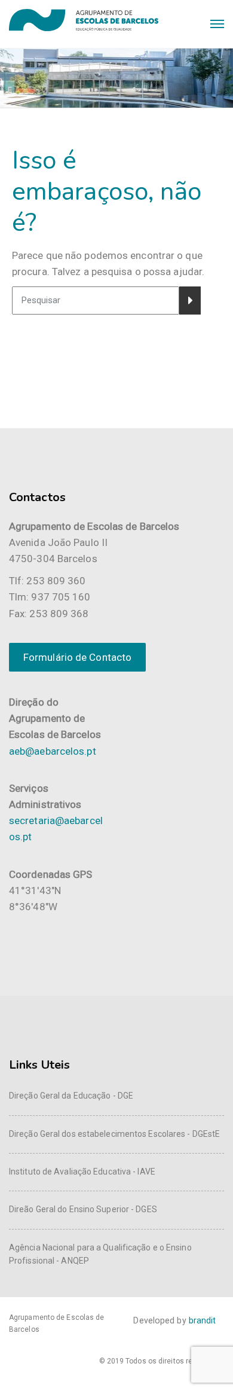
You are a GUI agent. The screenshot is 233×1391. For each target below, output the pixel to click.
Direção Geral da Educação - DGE (71, 1095)
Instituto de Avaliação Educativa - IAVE (82, 1171)
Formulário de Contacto (77, 657)
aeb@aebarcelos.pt (52, 751)
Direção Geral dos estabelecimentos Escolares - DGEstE (114, 1134)
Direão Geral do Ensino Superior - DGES (83, 1209)
